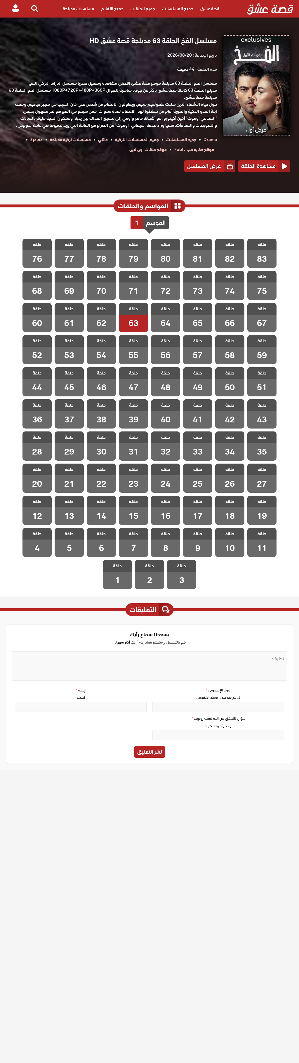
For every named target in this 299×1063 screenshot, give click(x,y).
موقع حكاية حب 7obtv (194, 149)
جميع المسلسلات (177, 9)
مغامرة (36, 139)
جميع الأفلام (112, 9)
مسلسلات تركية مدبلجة (70, 139)
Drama (210, 139)
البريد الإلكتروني (218, 690)
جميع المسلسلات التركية (137, 139)
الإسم (80, 690)
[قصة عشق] (270, 9)
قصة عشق (209, 9)
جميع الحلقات (143, 9)
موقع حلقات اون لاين (148, 149)
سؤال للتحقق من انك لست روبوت (218, 718)
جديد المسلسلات (181, 139)
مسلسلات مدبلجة (78, 9)
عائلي (103, 139)
